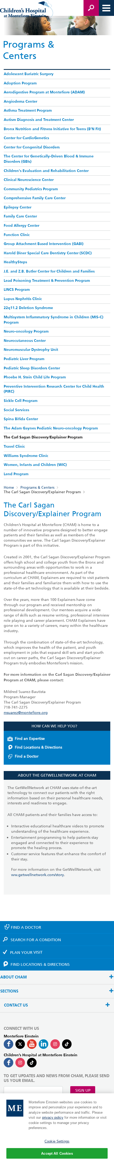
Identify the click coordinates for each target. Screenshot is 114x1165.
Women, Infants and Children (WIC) (35, 465)
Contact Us (16, 1005)
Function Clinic (17, 235)
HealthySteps (15, 262)
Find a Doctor (26, 756)
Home (9, 487)
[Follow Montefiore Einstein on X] (20, 1044)
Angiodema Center (20, 101)
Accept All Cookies (57, 1153)
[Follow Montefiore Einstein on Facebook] (8, 1044)
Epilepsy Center (17, 207)
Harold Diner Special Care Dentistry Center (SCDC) (48, 253)
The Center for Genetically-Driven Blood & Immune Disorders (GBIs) (49, 159)
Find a (26, 927)
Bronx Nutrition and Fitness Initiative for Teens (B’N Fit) (52, 129)
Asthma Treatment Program (28, 110)
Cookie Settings (57, 1141)
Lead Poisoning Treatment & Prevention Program (47, 281)
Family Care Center (20, 216)
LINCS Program (17, 290)
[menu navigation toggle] (106, 8)
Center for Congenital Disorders (32, 147)
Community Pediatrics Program (31, 189)
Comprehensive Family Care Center (34, 198)
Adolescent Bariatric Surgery (29, 74)
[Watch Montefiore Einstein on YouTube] (32, 1044)
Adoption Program (20, 83)
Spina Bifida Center (21, 419)
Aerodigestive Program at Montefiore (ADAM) (44, 92)
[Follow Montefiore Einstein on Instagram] (55, 1044)
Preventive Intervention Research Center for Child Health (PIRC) (54, 389)
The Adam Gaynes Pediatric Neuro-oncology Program (51, 428)
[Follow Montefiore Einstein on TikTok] (67, 1044)
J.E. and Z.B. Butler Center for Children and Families (49, 271)
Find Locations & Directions (38, 747)
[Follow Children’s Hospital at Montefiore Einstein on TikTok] (32, 1062)
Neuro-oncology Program (26, 331)
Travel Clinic (14, 446)
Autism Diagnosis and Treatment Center (39, 120)
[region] (57, 1129)
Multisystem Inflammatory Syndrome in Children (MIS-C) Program (53, 319)
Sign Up (82, 1090)
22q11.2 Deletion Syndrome (28, 308)
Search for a (36, 939)
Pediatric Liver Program (24, 359)
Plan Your (26, 952)
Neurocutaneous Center (25, 341)
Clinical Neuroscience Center (29, 180)
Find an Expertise (30, 738)
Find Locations (40, 964)
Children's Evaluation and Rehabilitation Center (46, 171)
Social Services (16, 410)
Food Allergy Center (21, 226)
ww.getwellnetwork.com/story (37, 874)
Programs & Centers (37, 487)
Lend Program (16, 474)
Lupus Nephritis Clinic (23, 299)
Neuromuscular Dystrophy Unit (31, 350)
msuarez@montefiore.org (26, 712)
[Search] (91, 8)
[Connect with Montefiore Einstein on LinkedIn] (43, 1044)
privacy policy (52, 1117)
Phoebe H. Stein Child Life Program (35, 377)
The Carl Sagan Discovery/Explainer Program (43, 437)
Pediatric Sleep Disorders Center (32, 368)
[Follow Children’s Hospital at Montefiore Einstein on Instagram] (20, 1062)
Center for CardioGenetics (26, 138)
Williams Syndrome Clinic (26, 456)
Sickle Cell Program (20, 401)
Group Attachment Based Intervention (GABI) (44, 244)
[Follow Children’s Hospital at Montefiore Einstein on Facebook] (8, 1062)
